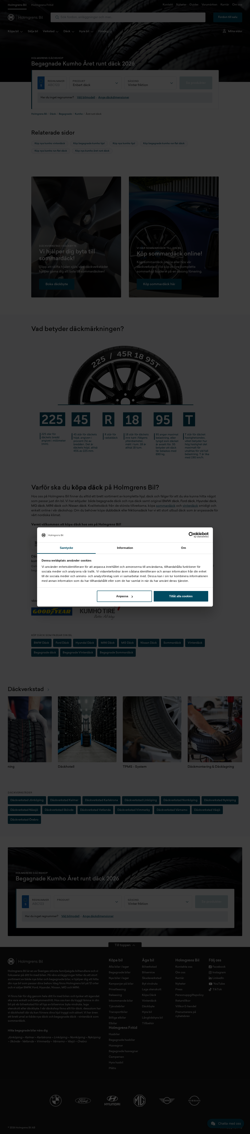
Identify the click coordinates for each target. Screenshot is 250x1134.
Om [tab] (183, 547)
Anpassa (122, 596)
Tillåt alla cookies (181, 596)
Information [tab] (125, 547)
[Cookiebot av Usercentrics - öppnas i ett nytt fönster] (191, 535)
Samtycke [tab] (66, 547)
